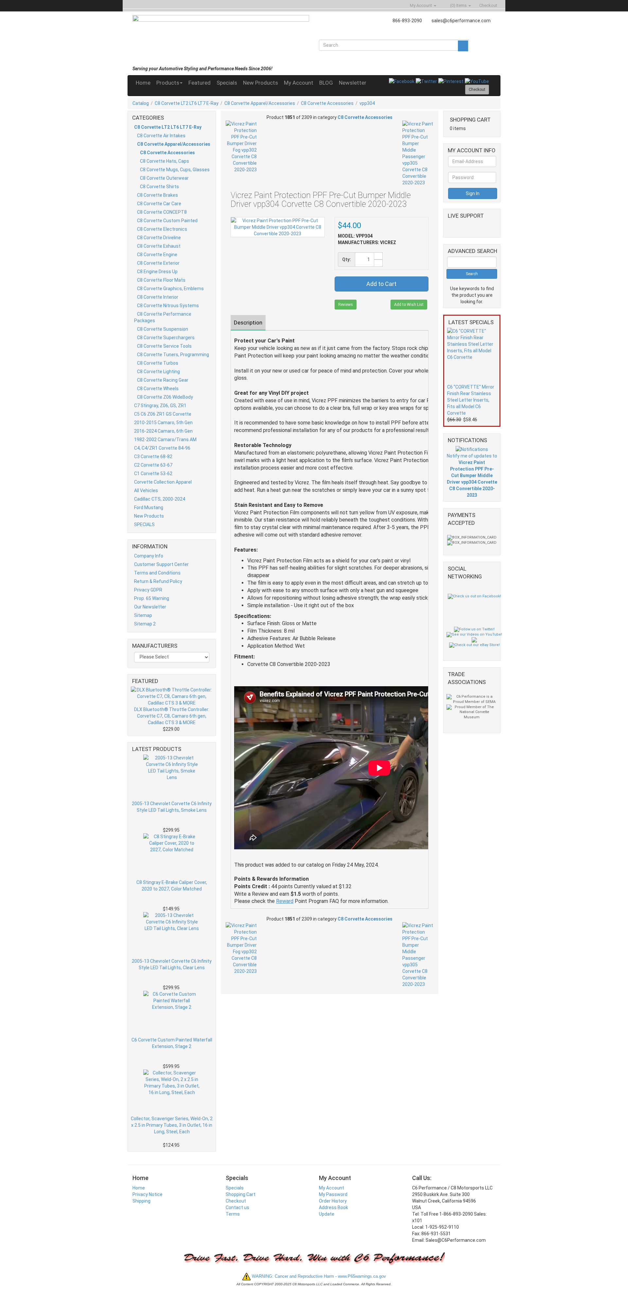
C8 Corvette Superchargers (166, 337)
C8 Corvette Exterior (158, 263)
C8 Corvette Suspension (162, 329)
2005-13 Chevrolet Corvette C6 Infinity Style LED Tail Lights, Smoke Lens (172, 807)
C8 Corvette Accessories (327, 103)
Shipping (141, 1201)
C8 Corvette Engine (157, 254)
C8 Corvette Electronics (162, 229)
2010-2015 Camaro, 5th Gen (163, 422)
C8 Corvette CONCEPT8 (162, 212)
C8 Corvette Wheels (158, 388)
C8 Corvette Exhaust (159, 246)
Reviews (345, 304)
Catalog (140, 103)
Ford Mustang (148, 507)
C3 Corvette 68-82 (153, 456)
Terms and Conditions (157, 572)
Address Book (333, 1207)
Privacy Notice (147, 1194)
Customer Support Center (161, 564)
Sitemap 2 (145, 623)
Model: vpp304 (355, 236)
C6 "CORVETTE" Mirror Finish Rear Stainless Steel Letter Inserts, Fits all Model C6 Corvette (470, 400)
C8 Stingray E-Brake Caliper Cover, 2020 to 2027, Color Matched (171, 885)
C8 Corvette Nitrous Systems (168, 305)
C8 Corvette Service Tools (164, 346)
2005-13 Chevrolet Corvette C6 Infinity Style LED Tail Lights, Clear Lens (172, 964)
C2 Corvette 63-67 (153, 465)
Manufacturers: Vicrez (367, 242)
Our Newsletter (150, 606)
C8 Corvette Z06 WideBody (165, 397)
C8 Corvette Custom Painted (167, 220)
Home (143, 82)
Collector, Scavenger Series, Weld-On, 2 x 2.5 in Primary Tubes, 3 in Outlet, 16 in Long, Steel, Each (172, 1125)
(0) (458, 5)
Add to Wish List (409, 304)
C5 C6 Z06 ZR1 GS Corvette (162, 414)
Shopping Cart (240, 1194)
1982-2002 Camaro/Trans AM (165, 439)
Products (167, 82)
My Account (298, 82)
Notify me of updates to (472, 475)
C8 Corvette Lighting (158, 371)
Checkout (236, 1201)
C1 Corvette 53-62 (153, 473)
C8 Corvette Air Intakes (161, 135)
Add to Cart (381, 283)
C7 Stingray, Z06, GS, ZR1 (160, 405)
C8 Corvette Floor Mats (161, 280)
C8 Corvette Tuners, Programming (173, 354)
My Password (333, 1194)
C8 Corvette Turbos (157, 363)
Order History (333, 1201)
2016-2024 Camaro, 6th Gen (163, 431)
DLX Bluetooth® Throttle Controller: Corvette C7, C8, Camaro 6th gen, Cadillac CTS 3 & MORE (171, 716)
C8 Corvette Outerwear (164, 178)
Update (326, 1214)
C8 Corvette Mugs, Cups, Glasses (175, 169)
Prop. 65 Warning (151, 598)
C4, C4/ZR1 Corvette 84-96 (162, 448)
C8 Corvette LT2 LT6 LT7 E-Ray (186, 103)
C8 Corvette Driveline (159, 237)
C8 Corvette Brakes (157, 195)
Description (248, 322)
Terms (233, 1214)
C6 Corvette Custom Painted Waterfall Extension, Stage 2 (171, 1043)
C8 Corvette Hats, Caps (164, 161)
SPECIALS (144, 524)
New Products (260, 82)
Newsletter (352, 82)
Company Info (148, 555)
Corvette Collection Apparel (163, 482)
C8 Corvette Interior (157, 297)
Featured (199, 82)
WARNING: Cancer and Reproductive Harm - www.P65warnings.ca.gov (318, 1276)
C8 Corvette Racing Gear (162, 380)
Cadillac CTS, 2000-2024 (159, 499)
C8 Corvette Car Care (159, 203)
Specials (227, 82)
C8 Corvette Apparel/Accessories (259, 103)
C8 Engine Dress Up (157, 271)
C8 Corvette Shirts (159, 186)
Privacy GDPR (148, 589)
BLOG (326, 82)
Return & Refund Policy (158, 581)
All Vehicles (146, 490)
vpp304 (367, 103)
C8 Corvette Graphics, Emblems (170, 288)
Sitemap (143, 615)
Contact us (237, 1207)
